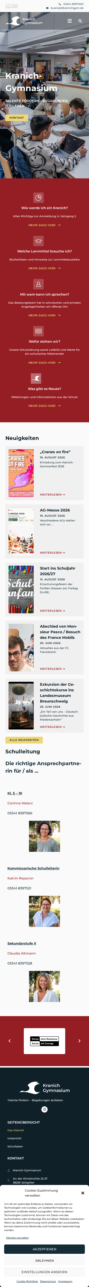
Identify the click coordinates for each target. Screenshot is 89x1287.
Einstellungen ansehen (44, 1272)
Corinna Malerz (20, 803)
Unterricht (14, 1138)
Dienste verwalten (17, 1237)
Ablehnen (44, 1261)
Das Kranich (15, 1130)
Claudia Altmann (21, 953)
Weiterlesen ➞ (52, 494)
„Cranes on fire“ (55, 452)
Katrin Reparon (20, 878)
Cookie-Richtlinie (27, 1281)
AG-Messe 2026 (55, 510)
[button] (83, 1193)
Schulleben (15, 1146)
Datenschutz (48, 1281)
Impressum (65, 1281)
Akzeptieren (45, 1249)
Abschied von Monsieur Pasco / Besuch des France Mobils (60, 632)
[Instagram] (44, 1109)
